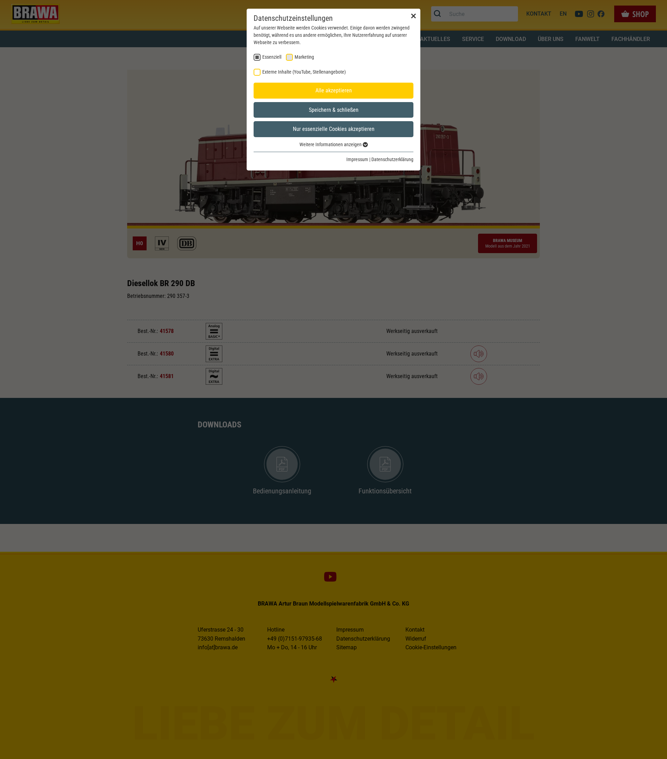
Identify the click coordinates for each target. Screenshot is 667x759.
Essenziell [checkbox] (271, 57)
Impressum (357, 159)
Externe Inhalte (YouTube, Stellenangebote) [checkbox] (304, 72)
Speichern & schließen (334, 110)
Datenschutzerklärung (392, 159)
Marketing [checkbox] (304, 57)
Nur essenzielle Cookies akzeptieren (333, 129)
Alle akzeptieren (333, 90)
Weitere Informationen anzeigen (331, 144)
